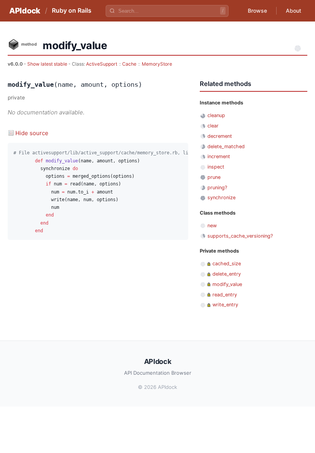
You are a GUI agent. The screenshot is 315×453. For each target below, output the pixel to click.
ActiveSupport (101, 64)
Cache (129, 64)
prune (213, 177)
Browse (257, 10)
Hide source (31, 133)
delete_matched (226, 146)
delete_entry (226, 274)
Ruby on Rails (71, 10)
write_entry (225, 305)
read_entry (224, 295)
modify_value (227, 284)
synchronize (221, 197)
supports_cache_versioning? (240, 236)
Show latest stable (47, 64)
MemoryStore (157, 64)
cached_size (226, 263)
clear (213, 126)
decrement (219, 136)
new (212, 225)
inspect (215, 167)
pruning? (217, 187)
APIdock (24, 10)
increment (218, 156)
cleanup (216, 115)
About (293, 10)
